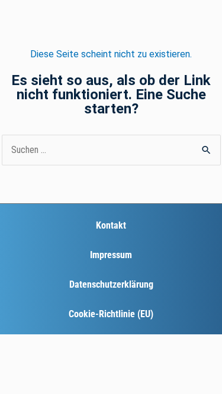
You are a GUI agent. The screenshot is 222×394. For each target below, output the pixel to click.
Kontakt (111, 225)
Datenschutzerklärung (111, 284)
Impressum (111, 255)
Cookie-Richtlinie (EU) (111, 314)
